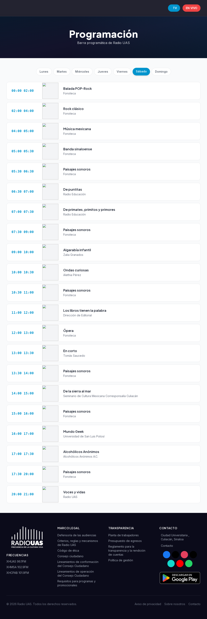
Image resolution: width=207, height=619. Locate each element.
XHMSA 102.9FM (17, 567)
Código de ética (68, 550)
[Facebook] (166, 554)
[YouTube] (180, 563)
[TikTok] (193, 554)
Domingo (161, 71)
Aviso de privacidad (148, 604)
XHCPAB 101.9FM (17, 572)
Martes (62, 71)
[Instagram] (184, 554)
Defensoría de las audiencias (76, 535)
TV (175, 8)
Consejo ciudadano (70, 556)
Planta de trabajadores (123, 535)
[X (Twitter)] (175, 554)
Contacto (167, 545)
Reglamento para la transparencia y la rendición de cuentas (126, 550)
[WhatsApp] (188, 563)
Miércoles (82, 71)
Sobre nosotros (174, 604)
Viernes (122, 71)
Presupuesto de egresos (125, 541)
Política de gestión (120, 560)
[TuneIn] (171, 563)
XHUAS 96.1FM (16, 561)
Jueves (103, 71)
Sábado (141, 71)
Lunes (44, 71)
